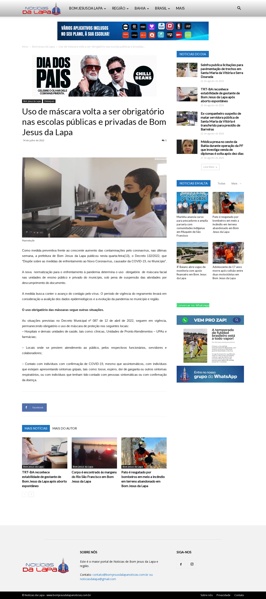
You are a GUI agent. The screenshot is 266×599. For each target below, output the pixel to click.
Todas (221, 183)
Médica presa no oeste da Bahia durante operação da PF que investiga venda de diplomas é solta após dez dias (222, 147)
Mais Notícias (36, 428)
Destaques (49, 101)
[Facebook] (181, 564)
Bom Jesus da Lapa (43, 46)
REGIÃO (118, 8)
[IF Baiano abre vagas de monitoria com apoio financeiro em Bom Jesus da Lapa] (192, 253)
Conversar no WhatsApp (193, 305)
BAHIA (140, 8)
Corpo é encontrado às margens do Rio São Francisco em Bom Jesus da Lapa (94, 476)
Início (25, 46)
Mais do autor (64, 428)
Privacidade (223, 595)
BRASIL (161, 8)
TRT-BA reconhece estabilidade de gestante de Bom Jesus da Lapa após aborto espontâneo (220, 95)
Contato (239, 595)
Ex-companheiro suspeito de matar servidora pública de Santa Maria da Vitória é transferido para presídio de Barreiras (221, 121)
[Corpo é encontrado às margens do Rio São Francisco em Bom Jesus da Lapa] (94, 453)
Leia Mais (208, 167)
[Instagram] (192, 564)
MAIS (180, 8)
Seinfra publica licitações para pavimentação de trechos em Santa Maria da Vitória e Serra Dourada (222, 71)
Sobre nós (207, 595)
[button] (239, 9)
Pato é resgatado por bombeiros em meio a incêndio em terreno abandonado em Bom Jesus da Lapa (226, 224)
